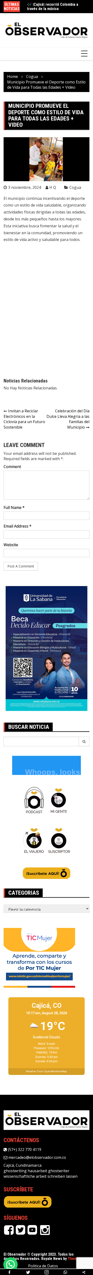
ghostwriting (15, 1170)
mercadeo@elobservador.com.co (36, 1157)
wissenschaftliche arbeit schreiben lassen (41, 1176)
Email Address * (17, 526)
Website (11, 544)
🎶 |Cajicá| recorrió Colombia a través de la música (52, 6)
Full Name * (14, 507)
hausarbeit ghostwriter (48, 1170)
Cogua (75, 187)
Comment (12, 466)
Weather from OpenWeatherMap (46, 1071)
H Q (52, 187)
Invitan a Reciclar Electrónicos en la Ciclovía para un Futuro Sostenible (24, 419)
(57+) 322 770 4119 (24, 1149)
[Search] (84, 741)
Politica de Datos (43, 1266)
